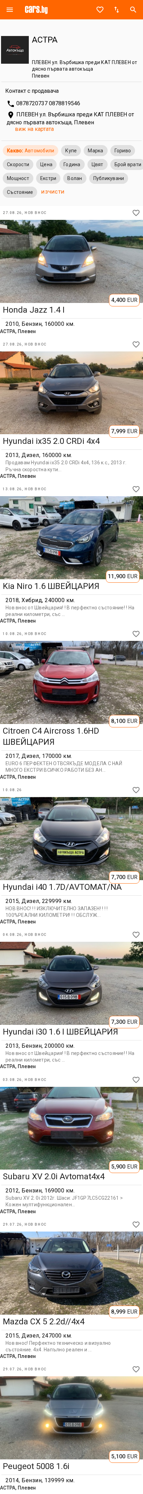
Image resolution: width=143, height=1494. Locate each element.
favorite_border (100, 10)
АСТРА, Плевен (18, 331)
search (133, 10)
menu (10, 10)
